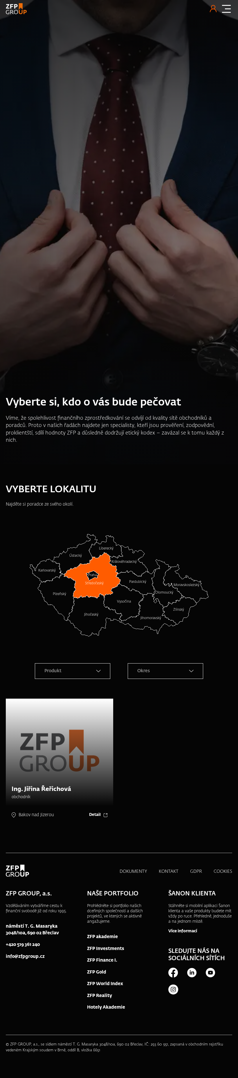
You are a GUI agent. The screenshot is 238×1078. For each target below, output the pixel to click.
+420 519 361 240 (23, 944)
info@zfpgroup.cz (25, 956)
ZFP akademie (102, 937)
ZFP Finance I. (102, 960)
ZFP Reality (99, 996)
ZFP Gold (96, 972)
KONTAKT (168, 871)
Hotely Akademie (106, 1007)
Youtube (210, 972)
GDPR (196, 871)
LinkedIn (191, 972)
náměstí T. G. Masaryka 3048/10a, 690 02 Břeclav (32, 929)
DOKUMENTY (133, 871)
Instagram (173, 989)
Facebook (173, 972)
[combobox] (72, 671)
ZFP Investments (105, 949)
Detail (95, 815)
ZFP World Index (105, 984)
